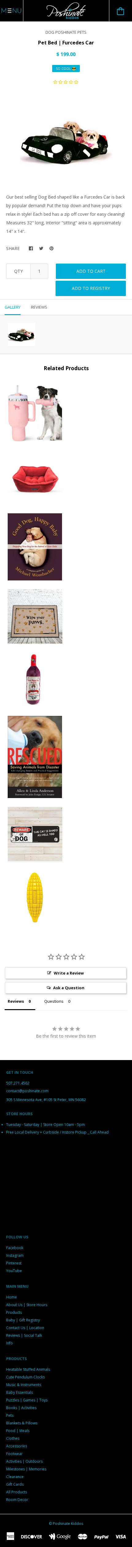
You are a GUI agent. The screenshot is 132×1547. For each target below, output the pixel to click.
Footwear (14, 1453)
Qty (18, 271)
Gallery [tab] (13, 307)
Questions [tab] (54, 1001)
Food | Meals (17, 1430)
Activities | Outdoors (24, 1461)
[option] (66, 141)
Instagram (15, 1255)
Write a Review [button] (69, 973)
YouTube (14, 1270)
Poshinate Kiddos (68, 1523)
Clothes (12, 1438)
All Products (16, 1492)
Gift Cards (15, 1484)
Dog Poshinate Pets (66, 32)
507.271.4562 (17, 1083)
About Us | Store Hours (26, 1304)
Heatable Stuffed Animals (28, 1369)
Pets (10, 1415)
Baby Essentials (19, 1392)
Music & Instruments (23, 1384)
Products (14, 1312)
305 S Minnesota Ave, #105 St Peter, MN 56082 (46, 1099)
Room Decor (17, 1499)
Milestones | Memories (26, 1469)
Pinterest (13, 1263)
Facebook (14, 1247)
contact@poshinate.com (27, 1090)
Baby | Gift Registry (23, 1320)
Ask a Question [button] (68, 987)
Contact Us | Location (25, 1327)
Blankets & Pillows (21, 1423)
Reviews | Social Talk (24, 1335)
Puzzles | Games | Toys (27, 1400)
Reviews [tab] (39, 307)
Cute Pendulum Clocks (25, 1377)
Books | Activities (21, 1407)
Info (9, 1343)
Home (11, 1297)
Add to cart (91, 271)
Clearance (15, 1476)
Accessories (16, 1446)
